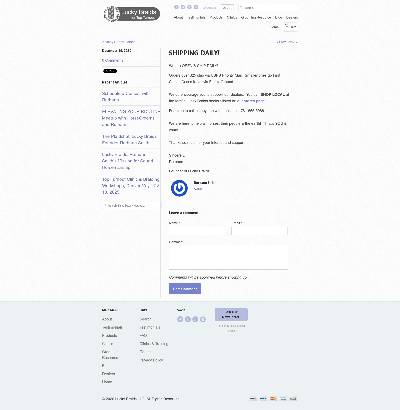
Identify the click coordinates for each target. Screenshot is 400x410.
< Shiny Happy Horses (118, 41)
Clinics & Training (154, 343)
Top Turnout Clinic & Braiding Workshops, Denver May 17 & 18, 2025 (131, 185)
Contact (146, 351)
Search (145, 319)
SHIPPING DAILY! (194, 53)
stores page (254, 100)
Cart (292, 27)
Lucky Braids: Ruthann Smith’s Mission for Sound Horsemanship (127, 160)
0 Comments (112, 60)
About (178, 17)
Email (236, 223)
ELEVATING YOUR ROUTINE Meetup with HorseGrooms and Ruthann (131, 117)
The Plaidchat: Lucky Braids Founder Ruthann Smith (129, 139)
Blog (278, 17)
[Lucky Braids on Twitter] (183, 8)
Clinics (232, 17)
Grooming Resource (256, 17)
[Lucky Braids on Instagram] (203, 319)
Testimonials (196, 17)
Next (291, 41)
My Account (209, 7)
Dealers (292, 17)
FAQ (143, 335)
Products (216, 17)
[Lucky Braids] (133, 14)
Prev (282, 41)
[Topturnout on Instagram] (189, 8)
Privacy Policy (151, 360)
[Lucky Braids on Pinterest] (196, 8)
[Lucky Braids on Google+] (196, 319)
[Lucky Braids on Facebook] (176, 8)
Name (174, 223)
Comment (176, 241)
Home (274, 27)
